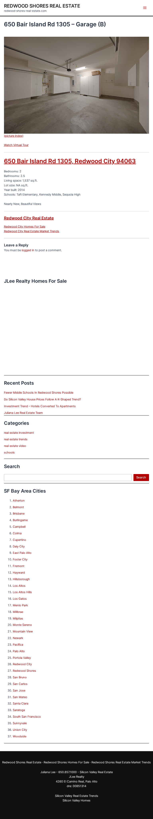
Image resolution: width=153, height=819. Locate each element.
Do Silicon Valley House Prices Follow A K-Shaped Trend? (42, 399)
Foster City (20, 559)
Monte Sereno (22, 625)
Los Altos (19, 586)
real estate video (15, 446)
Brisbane (19, 513)
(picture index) (13, 136)
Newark (18, 638)
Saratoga (19, 710)
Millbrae (18, 612)
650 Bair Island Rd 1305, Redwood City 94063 (70, 161)
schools (9, 452)
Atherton (19, 500)
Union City (20, 730)
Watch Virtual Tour (16, 145)
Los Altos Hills (22, 592)
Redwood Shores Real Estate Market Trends (121, 762)
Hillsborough (21, 579)
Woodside (19, 736)
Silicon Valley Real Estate (96, 772)
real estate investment (19, 433)
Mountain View (23, 631)
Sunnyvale (20, 723)
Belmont (18, 507)
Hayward (19, 572)
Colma (17, 533)
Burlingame (20, 520)
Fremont (18, 566)
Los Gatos (20, 599)
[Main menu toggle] (145, 8)
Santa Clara (20, 703)
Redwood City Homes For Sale (24, 226)
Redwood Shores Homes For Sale (66, 762)
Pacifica (18, 644)
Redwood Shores (24, 671)
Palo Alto (19, 651)
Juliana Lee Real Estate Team (23, 413)
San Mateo (20, 697)
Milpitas (18, 618)
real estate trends (15, 439)
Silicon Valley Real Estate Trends (76, 796)
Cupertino (19, 540)
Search (141, 477)
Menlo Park (20, 605)
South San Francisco (27, 716)
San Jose (19, 690)
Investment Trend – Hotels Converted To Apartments (40, 406)
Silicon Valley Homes (76, 800)
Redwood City (22, 664)
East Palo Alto (22, 553)
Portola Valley (22, 658)
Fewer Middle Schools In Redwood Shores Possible (38, 392)
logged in (28, 250)
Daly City (19, 546)
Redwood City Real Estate (29, 218)
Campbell (19, 527)
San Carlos (20, 684)
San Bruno (20, 677)
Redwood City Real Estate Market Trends (31, 231)
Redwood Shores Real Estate (42, 6)
